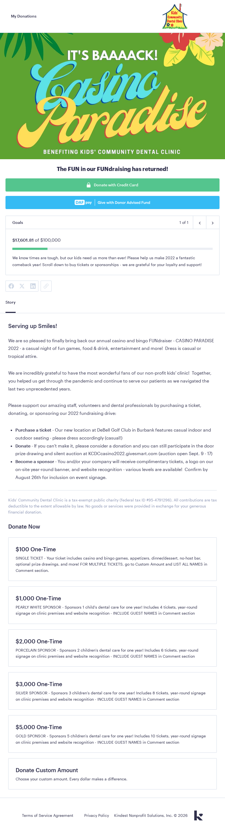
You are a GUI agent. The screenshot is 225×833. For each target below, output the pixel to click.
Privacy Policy (96, 815)
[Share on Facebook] (10, 286)
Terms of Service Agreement (47, 815)
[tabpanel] (112, 421)
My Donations (23, 16)
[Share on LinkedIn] (32, 286)
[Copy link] (46, 286)
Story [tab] (10, 302)
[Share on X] (21, 286)
